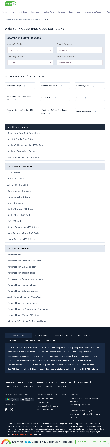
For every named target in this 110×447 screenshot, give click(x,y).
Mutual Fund (49, 12)
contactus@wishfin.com (80, 404)
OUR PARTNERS (82, 382)
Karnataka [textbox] (63, 50)
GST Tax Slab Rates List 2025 (85, 356)
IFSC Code (16, 20)
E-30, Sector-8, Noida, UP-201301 (84, 398)
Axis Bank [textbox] (14, 50)
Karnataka (37, 20)
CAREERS (39, 382)
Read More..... (38, 434)
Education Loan (38, 369)
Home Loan (35, 12)
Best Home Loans (72, 365)
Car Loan (61, 12)
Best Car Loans (88, 365)
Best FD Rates (13, 369)
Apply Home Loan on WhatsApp (86, 348)
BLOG (20, 382)
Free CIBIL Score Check (33, 348)
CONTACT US (51, 382)
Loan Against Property (94, 12)
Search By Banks (14, 44)
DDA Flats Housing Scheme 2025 (80, 352)
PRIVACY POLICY (12, 387)
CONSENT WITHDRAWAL (33, 387)
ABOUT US (10, 382)
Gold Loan (25, 369)
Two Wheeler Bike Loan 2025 (19, 365)
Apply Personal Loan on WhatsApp (21, 352)
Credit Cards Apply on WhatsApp (58, 348)
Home (7, 20)
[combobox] (30, 50)
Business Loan (75, 12)
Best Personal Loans (55, 365)
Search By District (15, 56)
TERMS (29, 382)
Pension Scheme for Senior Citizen (77, 360)
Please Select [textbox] (65, 62)
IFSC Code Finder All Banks (60, 356)
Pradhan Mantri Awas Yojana (50, 360)
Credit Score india (15, 348)
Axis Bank (27, 20)
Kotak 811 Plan (38, 365)
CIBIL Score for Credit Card (18, 356)
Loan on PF (80, 369)
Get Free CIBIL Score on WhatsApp (51, 352)
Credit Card (22, 12)
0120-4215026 (43, 402)
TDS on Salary (92, 369)
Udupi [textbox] (12, 62)
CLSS (10, 360)
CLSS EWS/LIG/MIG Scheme (25, 360)
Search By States (64, 44)
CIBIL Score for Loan (39, 356)
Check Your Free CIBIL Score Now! (92, 442)
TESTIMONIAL (66, 382)
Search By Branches (66, 56)
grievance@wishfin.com (47, 406)
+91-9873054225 (77, 401)
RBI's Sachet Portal (45, 410)
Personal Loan (8, 12)
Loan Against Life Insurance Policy (59, 369)
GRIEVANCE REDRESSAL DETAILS (59, 387)
